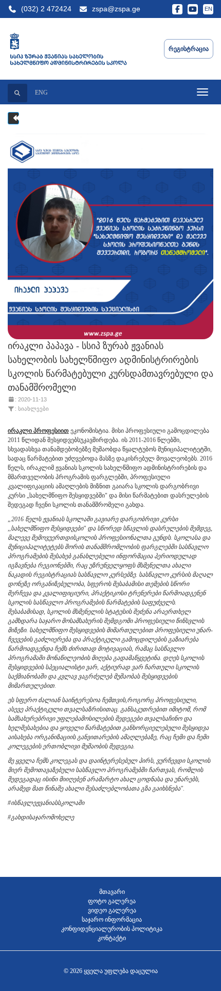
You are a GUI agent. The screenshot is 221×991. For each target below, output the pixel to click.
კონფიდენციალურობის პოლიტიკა (111, 928)
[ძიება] (17, 93)
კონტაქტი (112, 938)
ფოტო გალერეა (112, 901)
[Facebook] (177, 9)
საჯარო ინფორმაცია (112, 919)
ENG (41, 92)
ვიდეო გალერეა (112, 910)
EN (208, 9)
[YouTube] (193, 9)
